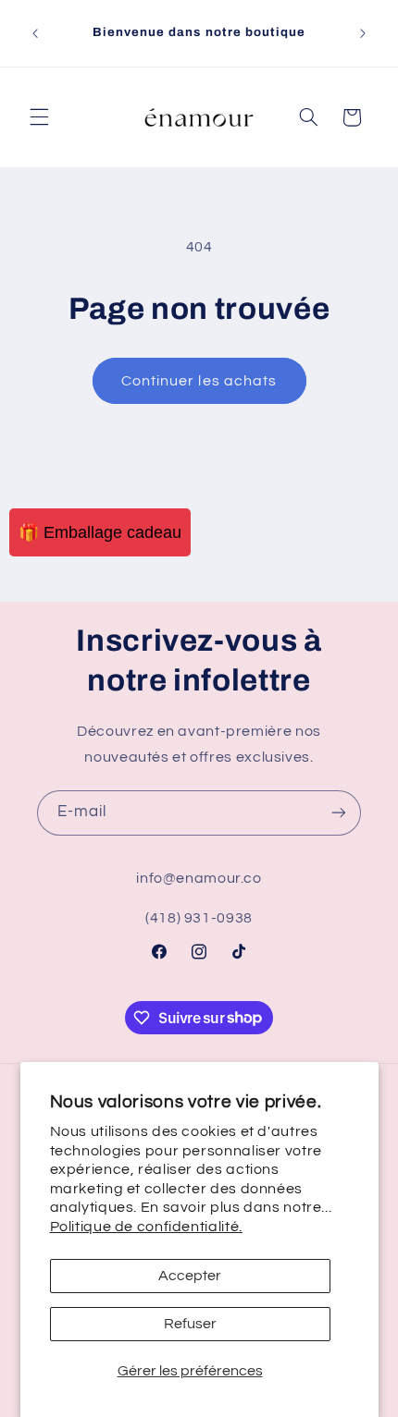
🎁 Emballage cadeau (100, 532)
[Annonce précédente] (35, 33)
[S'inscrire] (338, 813)
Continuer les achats (199, 380)
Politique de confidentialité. (146, 1226)
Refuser (190, 1323)
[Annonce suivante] (362, 33)
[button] (39, 117)
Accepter (189, 1275)
